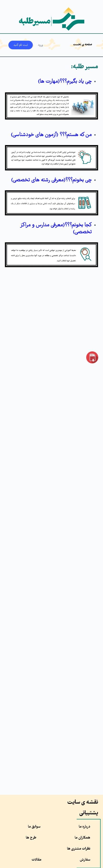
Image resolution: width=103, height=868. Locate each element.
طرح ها (31, 837)
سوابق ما (34, 826)
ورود (40, 45)
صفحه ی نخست (82, 44)
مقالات (36, 859)
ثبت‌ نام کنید (20, 45)
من (51, 135)
